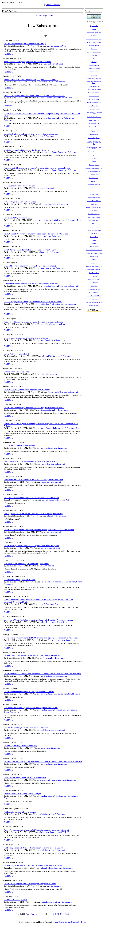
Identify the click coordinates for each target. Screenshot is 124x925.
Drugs (63, 46)
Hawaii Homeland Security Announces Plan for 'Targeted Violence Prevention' (34, 408)
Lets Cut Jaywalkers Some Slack (16, 372)
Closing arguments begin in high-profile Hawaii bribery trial (26, 150)
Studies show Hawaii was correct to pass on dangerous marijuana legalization (33, 322)
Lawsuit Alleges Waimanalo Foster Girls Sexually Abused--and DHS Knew (33, 866)
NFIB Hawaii (94, 233)
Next (62, 914)
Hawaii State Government (51, 582)
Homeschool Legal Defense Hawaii (93, 168)
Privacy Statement (72, 922)
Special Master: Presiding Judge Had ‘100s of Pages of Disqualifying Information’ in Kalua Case (41, 638)
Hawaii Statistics (44, 220)
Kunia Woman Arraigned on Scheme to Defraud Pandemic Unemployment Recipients (36, 830)
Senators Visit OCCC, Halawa (15, 900)
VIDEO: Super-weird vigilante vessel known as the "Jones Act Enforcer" (32, 656)
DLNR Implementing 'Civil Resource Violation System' (25, 778)
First (27, 914)
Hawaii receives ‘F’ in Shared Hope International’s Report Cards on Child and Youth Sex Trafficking (42, 674)
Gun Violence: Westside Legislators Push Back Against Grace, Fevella (31, 708)
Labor (42, 832)
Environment (45, 780)
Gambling (58, 710)
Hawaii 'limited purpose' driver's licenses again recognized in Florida (30, 884)
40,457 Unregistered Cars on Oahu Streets (20, 202)
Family (50, 392)
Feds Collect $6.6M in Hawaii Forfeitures (19, 446)
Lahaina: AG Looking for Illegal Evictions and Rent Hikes (26, 728)
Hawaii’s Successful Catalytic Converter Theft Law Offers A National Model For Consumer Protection (43, 762)
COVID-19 (64, 832)
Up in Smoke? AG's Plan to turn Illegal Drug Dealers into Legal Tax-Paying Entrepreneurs (38, 620)
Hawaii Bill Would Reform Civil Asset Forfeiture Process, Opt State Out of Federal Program (39, 530)
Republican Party (63, 500)
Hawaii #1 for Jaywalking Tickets (16, 354)
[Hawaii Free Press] (52, 5)
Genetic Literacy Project (94, 68)
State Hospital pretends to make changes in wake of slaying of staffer (30, 462)
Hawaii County (46, 98)
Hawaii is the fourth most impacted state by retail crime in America (29, 692)
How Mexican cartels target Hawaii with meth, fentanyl (25, 44)
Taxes (59, 622)
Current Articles (39, 15)
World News (45, 82)
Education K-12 (47, 304)
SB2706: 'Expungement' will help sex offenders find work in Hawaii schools (33, 302)
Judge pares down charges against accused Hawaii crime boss (27, 62)
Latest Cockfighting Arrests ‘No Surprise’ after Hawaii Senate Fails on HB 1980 (34, 96)
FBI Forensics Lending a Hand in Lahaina (20, 812)
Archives (49, 15)
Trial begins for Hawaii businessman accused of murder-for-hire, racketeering (33, 514)
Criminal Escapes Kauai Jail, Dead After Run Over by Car (26, 338)
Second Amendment (11, 712)
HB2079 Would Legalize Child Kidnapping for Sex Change (27, 390)
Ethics (60, 118)
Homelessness (45, 268)
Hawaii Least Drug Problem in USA (18, 218)
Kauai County (45, 340)
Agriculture (58, 796)
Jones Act (46, 658)
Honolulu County (50, 118)
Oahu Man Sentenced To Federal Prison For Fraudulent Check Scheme (31, 134)
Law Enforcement (53, 46)
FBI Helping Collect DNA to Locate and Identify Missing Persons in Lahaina (33, 848)
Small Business (74, 694)
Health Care (56, 220)
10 (58, 914)
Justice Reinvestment (49, 902)
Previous (34, 914)
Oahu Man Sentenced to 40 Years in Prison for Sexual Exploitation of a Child (33, 480)
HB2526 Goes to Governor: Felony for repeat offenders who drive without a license (36, 234)
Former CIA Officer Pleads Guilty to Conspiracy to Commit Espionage (31, 80)
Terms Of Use (58, 922)
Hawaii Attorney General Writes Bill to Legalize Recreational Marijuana (31, 546)
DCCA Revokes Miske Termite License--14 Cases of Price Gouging (30, 250)
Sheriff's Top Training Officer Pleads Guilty (20, 746)
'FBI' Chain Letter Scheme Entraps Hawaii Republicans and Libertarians (31, 498)
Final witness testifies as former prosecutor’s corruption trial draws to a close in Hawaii (37, 168)
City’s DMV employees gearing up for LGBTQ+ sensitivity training (30, 266)
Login (83, 922)
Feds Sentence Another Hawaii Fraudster (19, 186)
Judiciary (67, 118)
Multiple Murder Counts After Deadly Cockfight (22, 794)
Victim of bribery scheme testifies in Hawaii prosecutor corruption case (31, 284)
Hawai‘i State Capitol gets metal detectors (19, 580)
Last (67, 914)
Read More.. (8, 54)
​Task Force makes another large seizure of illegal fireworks (26, 564)
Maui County (45, 730)
